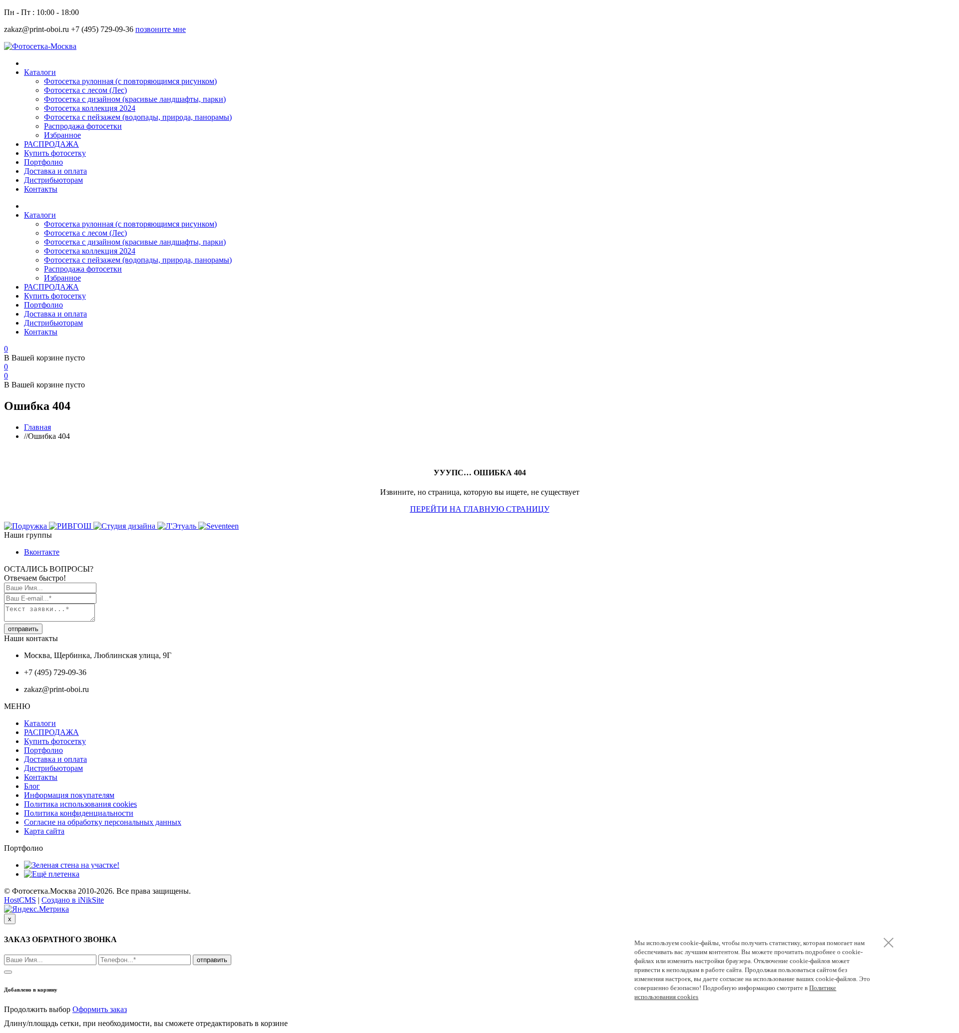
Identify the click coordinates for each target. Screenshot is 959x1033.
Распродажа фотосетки (83, 126)
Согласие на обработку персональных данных (102, 822)
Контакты (40, 189)
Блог (32, 786)
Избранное (62, 135)
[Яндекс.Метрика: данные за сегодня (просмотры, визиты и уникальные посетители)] (36, 909)
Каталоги (40, 72)
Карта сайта (44, 831)
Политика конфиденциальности (78, 813)
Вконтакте (41, 552)
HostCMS (20, 900)
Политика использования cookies (80, 804)
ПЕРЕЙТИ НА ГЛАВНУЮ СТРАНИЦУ (479, 509)
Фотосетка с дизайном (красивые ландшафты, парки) (135, 99)
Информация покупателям (69, 795)
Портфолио (43, 162)
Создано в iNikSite (72, 900)
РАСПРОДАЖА (51, 144)
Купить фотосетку (55, 153)
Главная (37, 427)
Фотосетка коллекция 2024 (89, 108)
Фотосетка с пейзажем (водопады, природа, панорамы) (138, 117)
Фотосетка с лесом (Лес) (85, 90)
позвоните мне (160, 29)
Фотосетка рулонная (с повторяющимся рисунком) (130, 81)
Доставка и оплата (55, 171)
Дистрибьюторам (53, 180)
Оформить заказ (99, 1009)
